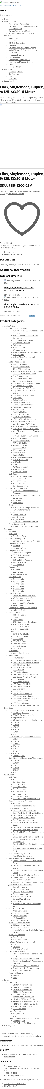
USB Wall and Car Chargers (24, 1023)
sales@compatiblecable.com (15, 1075)
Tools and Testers (16, 973)
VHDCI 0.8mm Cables (21, 629)
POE (14, 944)
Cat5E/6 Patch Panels (21, 927)
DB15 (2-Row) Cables (21, 634)
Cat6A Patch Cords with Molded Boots (28, 837)
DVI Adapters (18, 345)
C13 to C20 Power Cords (22, 985)
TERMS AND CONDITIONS (15, 1083)
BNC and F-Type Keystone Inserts (26, 507)
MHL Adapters (18, 658)
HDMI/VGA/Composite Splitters (25, 522)
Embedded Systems (16, 55)
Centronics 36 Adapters (22, 553)
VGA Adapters (18, 354)
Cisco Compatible (20, 915)
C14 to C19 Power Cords (22, 989)
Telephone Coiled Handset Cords (26, 958)
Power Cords (14, 982)
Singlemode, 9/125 (20, 717)
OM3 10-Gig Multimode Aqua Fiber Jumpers (26, 758)
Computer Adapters (16, 550)
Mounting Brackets (20, 574)
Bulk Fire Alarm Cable (21, 791)
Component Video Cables (23, 340)
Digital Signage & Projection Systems (23, 50)
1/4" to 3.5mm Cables (21, 366)
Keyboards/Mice (19, 548)
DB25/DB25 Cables (20, 636)
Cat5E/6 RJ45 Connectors (23, 892)
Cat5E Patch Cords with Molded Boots (28, 813)
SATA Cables (18, 605)
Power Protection (16, 1011)
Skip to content (6, 15)
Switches (16, 946)
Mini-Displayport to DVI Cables (25, 426)
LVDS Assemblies (15, 28)
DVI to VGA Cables (20, 400)
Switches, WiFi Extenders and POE (22, 942)
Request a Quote (11, 81)
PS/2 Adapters (18, 565)
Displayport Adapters (21, 343)
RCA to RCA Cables (20, 443)
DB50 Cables (18, 619)
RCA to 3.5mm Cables (21, 440)
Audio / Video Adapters (18, 328)
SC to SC (15, 100)
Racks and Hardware (17, 935)
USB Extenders (19, 689)
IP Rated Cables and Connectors (21, 33)
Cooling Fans (18, 572)
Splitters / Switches (16, 517)
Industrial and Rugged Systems (21, 62)
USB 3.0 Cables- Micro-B (22, 667)
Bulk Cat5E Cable (19, 782)
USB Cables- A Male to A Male (25, 677)
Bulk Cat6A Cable (19, 787)
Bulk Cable (13, 474)
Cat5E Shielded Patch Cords (24, 818)
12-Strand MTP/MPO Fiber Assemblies (24, 710)
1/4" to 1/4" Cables (20, 364)
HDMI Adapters (19, 347)
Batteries (16, 545)
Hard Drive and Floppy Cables (24, 596)
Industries (8, 36)
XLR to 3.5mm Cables (21, 467)
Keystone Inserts (15, 505)
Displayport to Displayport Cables (26, 383)
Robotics (12, 64)
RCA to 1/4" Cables (20, 438)
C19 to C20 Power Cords (22, 992)
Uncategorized (10, 1025)
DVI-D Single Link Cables (23, 405)
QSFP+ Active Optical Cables (24, 877)
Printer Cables (14, 612)
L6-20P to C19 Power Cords (24, 999)
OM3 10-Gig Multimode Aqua (24, 715)
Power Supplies (19, 1020)
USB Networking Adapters (23, 696)
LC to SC (16, 724)
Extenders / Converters (18, 488)
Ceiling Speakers (19, 514)
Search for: (4, 315)
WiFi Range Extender (21, 949)
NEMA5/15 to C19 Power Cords (25, 1004)
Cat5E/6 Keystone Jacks (22, 889)
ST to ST (16, 734)
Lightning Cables (19, 610)
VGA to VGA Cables (20, 460)
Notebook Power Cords (22, 1006)
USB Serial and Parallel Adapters (26, 698)
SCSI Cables (13, 617)
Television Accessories (17, 524)
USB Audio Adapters (21, 672)
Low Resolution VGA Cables (24, 424)
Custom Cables (10, 21)
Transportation (15, 67)
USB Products (14, 655)
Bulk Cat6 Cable (19, 784)
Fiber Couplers (19, 755)
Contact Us (13, 79)
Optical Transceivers (17, 908)
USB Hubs (17, 691)
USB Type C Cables (20, 701)
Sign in (2, 193)
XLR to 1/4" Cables (20, 464)
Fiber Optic (17, 97)
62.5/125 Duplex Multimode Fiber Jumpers (25, 720)
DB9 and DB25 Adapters (22, 560)
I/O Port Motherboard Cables (24, 598)
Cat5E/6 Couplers (20, 887)
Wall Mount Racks (20, 939)
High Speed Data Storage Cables (22, 858)
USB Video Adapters (21, 703)
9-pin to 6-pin (18, 588)
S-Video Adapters (20, 350)
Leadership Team (16, 71)
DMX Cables (17, 397)
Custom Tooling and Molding (20, 31)
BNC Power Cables (20, 376)
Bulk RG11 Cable (19, 479)
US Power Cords (19, 1009)
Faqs (13, 1057)
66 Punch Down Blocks (22, 925)
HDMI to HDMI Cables (22, 417)
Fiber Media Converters (22, 856)
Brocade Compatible (21, 913)
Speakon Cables (19, 452)
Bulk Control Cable (20, 789)
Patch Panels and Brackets (19, 923)
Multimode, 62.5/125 (21, 713)
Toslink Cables (19, 455)
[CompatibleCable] (9, 2)
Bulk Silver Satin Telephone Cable (26, 798)
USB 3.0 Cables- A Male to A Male (26, 662)
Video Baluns (18, 502)
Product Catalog (23, 1045)
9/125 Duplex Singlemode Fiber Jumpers (26, 245)
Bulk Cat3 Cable (19, 779)
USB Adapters (18, 670)
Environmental (14, 57)
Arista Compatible (20, 911)
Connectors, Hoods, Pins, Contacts (26, 541)
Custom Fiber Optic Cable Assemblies (23, 26)
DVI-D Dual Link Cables (22, 402)
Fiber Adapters (14, 753)
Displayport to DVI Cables (23, 386)
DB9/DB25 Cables (20, 641)
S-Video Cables (19, 450)
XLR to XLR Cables (20, 471)
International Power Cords (23, 997)
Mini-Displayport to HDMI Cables (26, 428)
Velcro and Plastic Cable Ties (24, 806)
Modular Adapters (20, 562)
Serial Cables (14, 631)
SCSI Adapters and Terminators (25, 622)
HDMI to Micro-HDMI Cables (24, 419)
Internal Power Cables (22, 600)
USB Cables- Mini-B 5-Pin (23, 686)
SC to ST (16, 732)
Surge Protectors (20, 1013)
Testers (16, 975)
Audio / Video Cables (17, 362)
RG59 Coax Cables (20, 445)
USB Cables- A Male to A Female (25, 674)
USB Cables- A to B (20, 679)
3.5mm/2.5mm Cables (21, 369)
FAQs (11, 76)
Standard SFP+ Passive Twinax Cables (28, 882)
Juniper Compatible (20, 920)
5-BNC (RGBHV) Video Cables (24, 374)
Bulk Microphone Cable (22, 476)
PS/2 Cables (17, 648)
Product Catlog (6, 97)
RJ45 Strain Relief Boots (22, 896)
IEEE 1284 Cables (19, 615)
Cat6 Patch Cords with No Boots (25, 829)
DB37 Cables (18, 639)
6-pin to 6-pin (18, 584)
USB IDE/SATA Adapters (22, 693)
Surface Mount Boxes (21, 899)
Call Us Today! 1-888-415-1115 (10, 6)
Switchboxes (13, 650)
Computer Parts (15, 567)
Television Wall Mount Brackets (25, 526)
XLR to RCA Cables (20, 469)
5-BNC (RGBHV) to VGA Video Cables (27, 371)
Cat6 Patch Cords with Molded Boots (27, 827)
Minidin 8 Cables (19, 646)
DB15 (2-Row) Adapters (22, 555)
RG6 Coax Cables (19, 448)
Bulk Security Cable (20, 796)
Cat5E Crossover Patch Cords (24, 810)
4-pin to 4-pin (18, 579)
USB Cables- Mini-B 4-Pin (23, 684)
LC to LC (16, 722)
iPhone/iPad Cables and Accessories (23, 608)
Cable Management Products (20, 801)
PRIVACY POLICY (10, 1086)
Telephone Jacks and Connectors (26, 966)
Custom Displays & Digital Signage (22, 48)
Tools (15, 977)
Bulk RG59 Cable (19, 481)
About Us (8, 69)
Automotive (13, 38)
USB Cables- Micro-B (21, 682)
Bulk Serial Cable (19, 536)
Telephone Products (17, 951)
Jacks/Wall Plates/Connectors (20, 884)
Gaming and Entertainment (19, 59)
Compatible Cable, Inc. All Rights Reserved (23, 1079)
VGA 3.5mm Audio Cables (23, 457)
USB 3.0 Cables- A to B (22, 665)
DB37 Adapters (19, 557)
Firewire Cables (15, 576)
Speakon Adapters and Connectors (27, 352)
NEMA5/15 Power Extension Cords (26, 1001)
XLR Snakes (17, 462)
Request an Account (16, 193)
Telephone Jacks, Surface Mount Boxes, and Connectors (26, 969)
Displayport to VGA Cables (23, 395)
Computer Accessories (17, 543)
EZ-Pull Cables (18, 409)
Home (6, 19)
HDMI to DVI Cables (21, 414)
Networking (9, 775)
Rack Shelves (18, 937)
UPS (14, 1016)
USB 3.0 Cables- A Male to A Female (27, 660)
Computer (8, 529)
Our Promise (14, 74)
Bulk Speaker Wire (20, 486)
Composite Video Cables (22, 381)
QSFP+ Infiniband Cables (22, 880)
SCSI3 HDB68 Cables (21, 627)
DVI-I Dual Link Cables (22, 407)
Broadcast (13, 40)
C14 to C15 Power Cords (22, 987)
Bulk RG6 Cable (19, 483)
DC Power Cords (19, 994)
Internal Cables (15, 593)
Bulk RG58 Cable (19, 794)
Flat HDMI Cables (20, 412)
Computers (13, 45)
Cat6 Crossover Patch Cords (24, 820)
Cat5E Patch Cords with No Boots (26, 815)
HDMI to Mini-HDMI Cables (24, 421)
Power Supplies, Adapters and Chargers (24, 1018)
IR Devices (17, 500)
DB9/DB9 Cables (19, 643)
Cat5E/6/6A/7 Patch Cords (19, 808)
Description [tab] (9, 252)
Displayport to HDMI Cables (24, 388)
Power (6, 980)
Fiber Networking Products (19, 853)
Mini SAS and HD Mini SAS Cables (26, 875)
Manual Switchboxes (21, 653)
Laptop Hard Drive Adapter (23, 603)
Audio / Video (9, 326)
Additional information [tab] (13, 254)
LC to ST (16, 727)
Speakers (12, 512)
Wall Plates (17, 901)
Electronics (13, 52)
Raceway (16, 803)
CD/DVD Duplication (17, 43)
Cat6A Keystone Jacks (21, 894)
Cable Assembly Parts (17, 538)
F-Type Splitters (19, 519)
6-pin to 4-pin (18, 581)
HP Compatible (19, 918)
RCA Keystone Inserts (21, 510)
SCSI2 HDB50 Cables (21, 624)
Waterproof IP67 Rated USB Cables (27, 705)
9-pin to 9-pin (18, 591)
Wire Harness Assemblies (19, 24)
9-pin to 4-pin (18, 586)
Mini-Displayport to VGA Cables (25, 436)
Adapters (12, 531)
